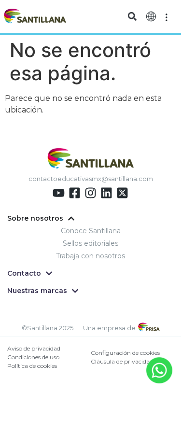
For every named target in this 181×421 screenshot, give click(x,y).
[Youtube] (59, 193)
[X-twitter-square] (122, 193)
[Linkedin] (106, 193)
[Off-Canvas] (166, 16)
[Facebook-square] (75, 193)
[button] (132, 17)
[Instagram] (90, 193)
